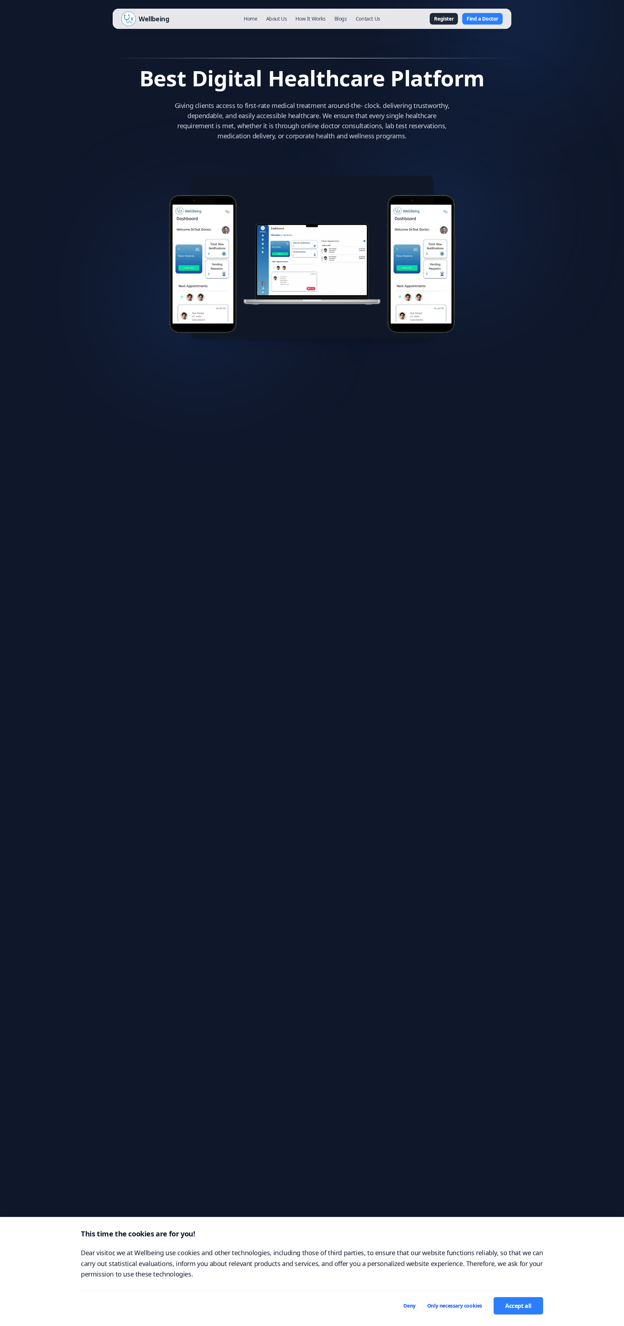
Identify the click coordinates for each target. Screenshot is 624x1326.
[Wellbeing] (128, 19)
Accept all (518, 1306)
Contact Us (368, 18)
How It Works (310, 18)
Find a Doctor (482, 18)
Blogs (340, 18)
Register (444, 18)
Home (250, 18)
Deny (409, 1305)
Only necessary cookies (454, 1305)
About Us (276, 18)
